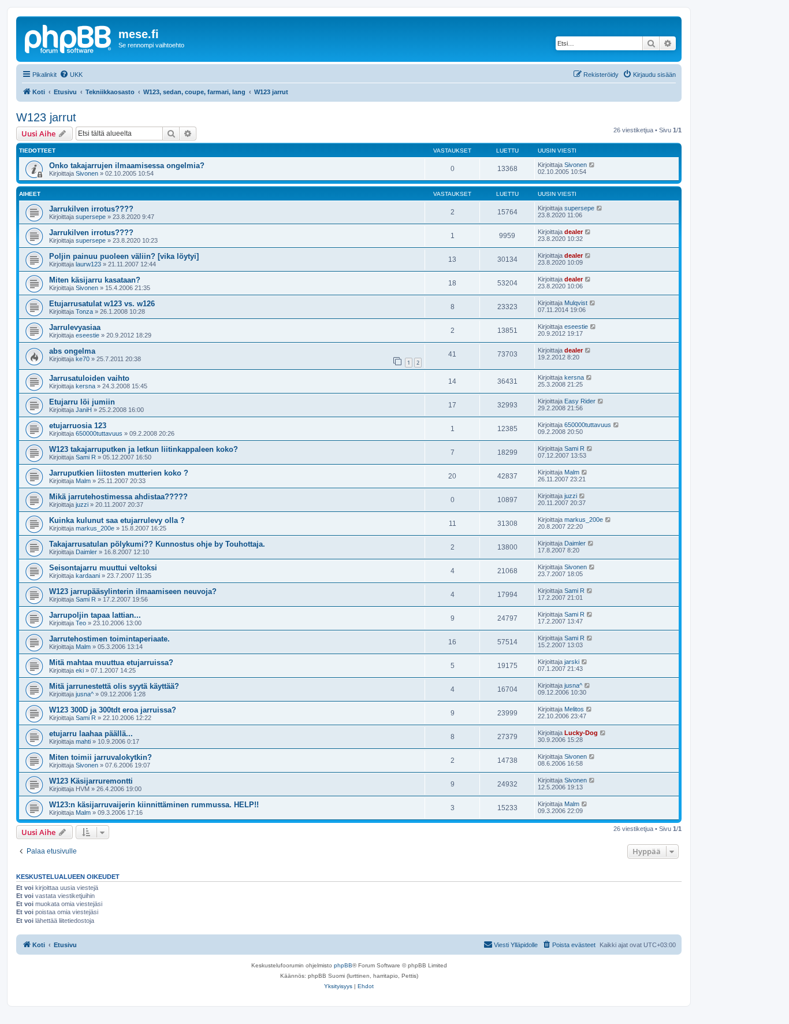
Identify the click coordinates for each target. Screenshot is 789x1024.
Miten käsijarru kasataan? (94, 280)
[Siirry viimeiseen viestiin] (592, 164)
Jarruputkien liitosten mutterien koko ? (118, 473)
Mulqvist (575, 302)
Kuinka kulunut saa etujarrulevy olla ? (117, 520)
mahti (83, 741)
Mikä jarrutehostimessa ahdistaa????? (118, 496)
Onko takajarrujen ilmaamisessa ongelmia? (126, 165)
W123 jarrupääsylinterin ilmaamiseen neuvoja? (133, 591)
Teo (81, 622)
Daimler (86, 551)
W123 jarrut (46, 117)
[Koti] (68, 37)
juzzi (82, 504)
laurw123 (88, 264)
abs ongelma (72, 351)
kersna (85, 386)
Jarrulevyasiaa (75, 327)
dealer (573, 231)
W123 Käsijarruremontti (91, 781)
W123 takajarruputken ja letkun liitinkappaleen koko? (143, 449)
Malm (83, 480)
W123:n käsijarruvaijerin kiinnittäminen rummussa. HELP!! (154, 804)
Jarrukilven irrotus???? (91, 209)
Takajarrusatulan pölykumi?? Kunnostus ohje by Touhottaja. (157, 544)
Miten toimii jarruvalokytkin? (100, 757)
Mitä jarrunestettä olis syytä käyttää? (114, 686)
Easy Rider (580, 401)
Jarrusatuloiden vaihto (89, 378)
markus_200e (95, 528)
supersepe (91, 216)
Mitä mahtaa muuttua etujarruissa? (111, 662)
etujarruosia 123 (77, 425)
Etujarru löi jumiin (82, 402)
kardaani (88, 575)
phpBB (343, 965)
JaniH (84, 409)
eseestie (87, 335)
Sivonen (87, 173)
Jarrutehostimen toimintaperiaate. (109, 639)
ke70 (83, 358)
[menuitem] (71, 74)
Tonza (84, 311)
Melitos (574, 709)
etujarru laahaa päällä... (91, 733)
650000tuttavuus (99, 433)
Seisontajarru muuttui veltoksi (103, 567)
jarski (571, 661)
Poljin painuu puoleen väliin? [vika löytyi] (124, 256)
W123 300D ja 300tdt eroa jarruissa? (112, 710)
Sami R (86, 457)
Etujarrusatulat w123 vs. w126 (102, 303)
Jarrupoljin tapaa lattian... (95, 615)
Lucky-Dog (581, 732)
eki (80, 670)
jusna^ (85, 694)
